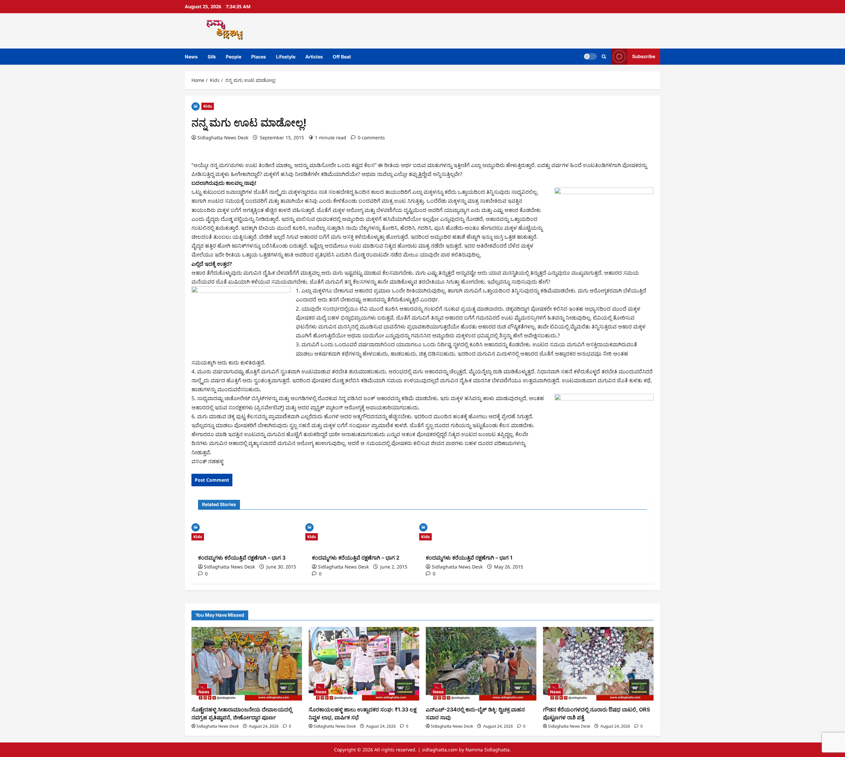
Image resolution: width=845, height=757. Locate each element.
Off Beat (342, 56)
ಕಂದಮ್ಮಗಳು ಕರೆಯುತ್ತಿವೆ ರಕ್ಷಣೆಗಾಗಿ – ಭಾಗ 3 (242, 557)
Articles (314, 56)
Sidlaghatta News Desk (222, 137)
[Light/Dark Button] (590, 56)
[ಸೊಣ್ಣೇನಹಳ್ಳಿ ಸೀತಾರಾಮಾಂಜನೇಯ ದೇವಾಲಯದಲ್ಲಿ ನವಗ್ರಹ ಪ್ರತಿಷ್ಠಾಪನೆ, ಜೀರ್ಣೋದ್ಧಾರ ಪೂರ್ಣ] (246, 664)
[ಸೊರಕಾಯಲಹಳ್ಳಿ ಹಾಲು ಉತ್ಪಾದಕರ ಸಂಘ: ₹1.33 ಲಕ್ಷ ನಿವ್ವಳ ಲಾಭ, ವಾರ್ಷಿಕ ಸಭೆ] (364, 664)
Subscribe (643, 56)
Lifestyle (285, 56)
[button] (604, 56)
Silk (212, 56)
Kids (207, 106)
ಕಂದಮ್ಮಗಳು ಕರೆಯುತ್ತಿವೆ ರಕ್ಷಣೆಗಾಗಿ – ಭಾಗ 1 (469, 557)
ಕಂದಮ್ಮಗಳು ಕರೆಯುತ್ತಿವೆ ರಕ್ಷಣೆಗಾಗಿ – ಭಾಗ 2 (355, 557)
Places (258, 56)
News (191, 56)
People (233, 56)
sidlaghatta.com (439, 749)
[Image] (195, 106)
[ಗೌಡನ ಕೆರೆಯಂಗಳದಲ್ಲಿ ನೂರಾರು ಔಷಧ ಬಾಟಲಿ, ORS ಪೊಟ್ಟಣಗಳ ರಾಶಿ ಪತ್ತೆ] (598, 664)
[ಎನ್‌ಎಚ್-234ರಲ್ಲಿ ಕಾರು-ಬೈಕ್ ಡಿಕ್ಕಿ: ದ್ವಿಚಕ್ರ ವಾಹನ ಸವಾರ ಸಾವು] (481, 664)
